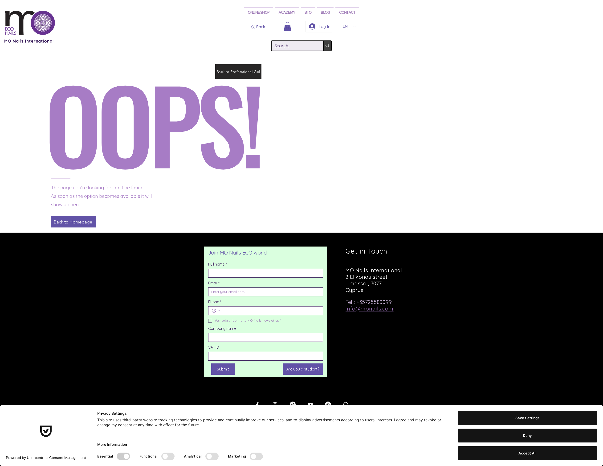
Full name (217, 264)
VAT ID (213, 347)
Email (214, 283)
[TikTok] (293, 404)
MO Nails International (29, 41)
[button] (258, 12)
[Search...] (327, 46)
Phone (214, 301)
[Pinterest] (328, 404)
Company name (222, 328)
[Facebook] (257, 404)
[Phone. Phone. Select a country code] (216, 311)
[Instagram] (275, 404)
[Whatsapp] (346, 404)
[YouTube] (310, 404)
